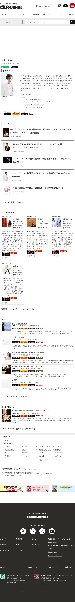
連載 (44, 14)
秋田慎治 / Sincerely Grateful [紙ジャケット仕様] (27, 366)
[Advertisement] (37, 42)
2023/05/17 (33, 369)
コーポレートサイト (55, 556)
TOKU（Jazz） (43, 453)
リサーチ (13, 14)
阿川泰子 (25, 446)
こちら (23, 470)
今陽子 (24, 449)
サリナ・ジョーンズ (45, 449)
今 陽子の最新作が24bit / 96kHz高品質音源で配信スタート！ (39, 187)
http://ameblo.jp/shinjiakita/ (33, 107)
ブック (61, 14)
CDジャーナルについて (8, 567)
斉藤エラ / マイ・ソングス (43, 220)
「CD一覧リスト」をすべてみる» (14, 396)
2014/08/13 (17, 274)
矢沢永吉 (58, 456)
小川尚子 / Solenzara (18, 337)
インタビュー (24, 14)
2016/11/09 (41, 227)
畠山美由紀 (58, 453)
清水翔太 (58, 449)
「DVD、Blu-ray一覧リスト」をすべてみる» (18, 428)
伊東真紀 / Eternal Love (17, 220)
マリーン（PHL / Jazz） (27, 457)
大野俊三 (58, 446)
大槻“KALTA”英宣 (44, 446)
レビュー (52, 14)
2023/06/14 (32, 355)
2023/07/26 (30, 339)
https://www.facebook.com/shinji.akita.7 (37, 102)
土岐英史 (25, 453)
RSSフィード (53, 567)
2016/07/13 (66, 227)
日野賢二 (8, 456)
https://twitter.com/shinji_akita (34, 105)
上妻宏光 (8, 446)
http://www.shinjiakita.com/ (33, 99)
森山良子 (41, 456)
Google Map (52, 552)
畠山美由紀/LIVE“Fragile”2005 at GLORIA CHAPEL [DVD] (30, 410)
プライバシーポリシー (32, 567)
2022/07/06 (32, 382)
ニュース (3, 14)
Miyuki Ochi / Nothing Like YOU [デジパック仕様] (28, 352)
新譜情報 (36, 14)
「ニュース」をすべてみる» (12, 202)
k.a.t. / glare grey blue (19, 323)
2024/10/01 (32, 326)
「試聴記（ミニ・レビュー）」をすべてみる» (17, 309)
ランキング (71, 14)
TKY (6, 440)
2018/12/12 (17, 227)
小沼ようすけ (9, 449)
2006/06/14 (35, 413)
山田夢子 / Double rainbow (20, 380)
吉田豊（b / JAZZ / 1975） (44, 460)
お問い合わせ (70, 567)
